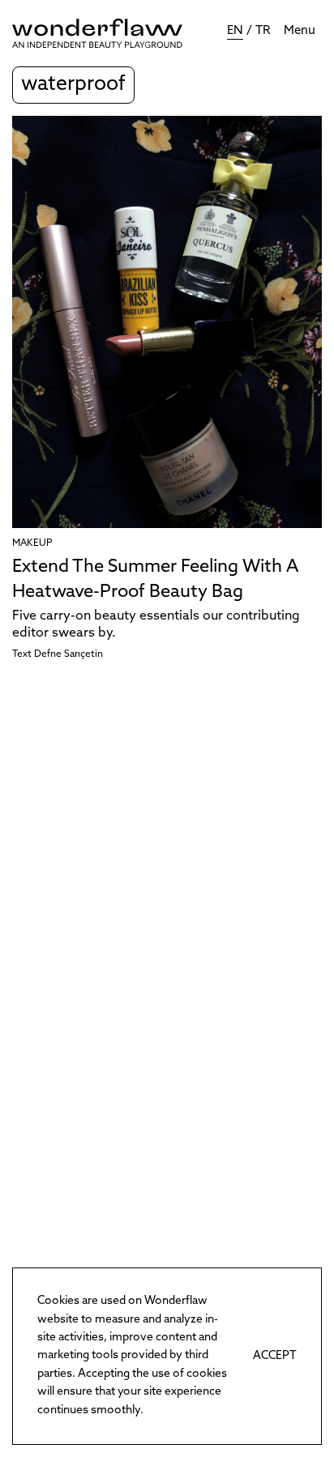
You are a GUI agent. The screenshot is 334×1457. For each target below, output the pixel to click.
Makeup (32, 543)
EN (235, 31)
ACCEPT (275, 1356)
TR (263, 31)
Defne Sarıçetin (68, 654)
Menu (299, 31)
